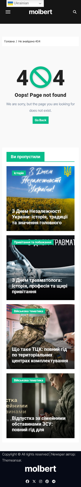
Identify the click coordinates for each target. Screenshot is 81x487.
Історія (19, 173)
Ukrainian (21, 3)
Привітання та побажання (32, 242)
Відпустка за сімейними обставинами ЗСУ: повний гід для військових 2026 (38, 426)
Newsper (58, 454)
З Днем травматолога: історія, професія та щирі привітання (39, 285)
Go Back (40, 120)
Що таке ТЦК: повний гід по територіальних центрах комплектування (40, 355)
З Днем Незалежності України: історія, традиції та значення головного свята (40, 219)
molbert (40, 12)
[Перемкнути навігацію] (8, 12)
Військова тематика (28, 311)
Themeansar (11, 460)
